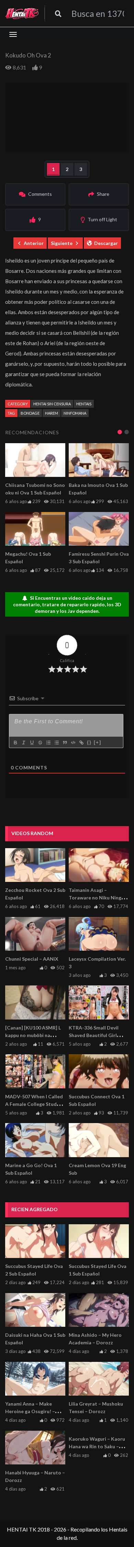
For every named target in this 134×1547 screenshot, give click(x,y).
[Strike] (40, 742)
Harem (51, 413)
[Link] (81, 742)
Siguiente (61, 243)
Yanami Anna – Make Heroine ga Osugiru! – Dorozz (30, 1411)
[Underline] (31, 742)
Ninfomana (75, 413)
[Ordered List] (48, 742)
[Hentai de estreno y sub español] (22, 13)
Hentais (83, 404)
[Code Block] (73, 742)
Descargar (106, 243)
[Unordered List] (56, 742)
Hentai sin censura (52, 404)
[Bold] (15, 742)
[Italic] (23, 742)
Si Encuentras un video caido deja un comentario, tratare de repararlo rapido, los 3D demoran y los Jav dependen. (67, 604)
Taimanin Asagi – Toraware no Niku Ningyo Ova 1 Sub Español (98, 897)
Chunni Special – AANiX (31, 959)
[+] (97, 742)
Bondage (30, 413)
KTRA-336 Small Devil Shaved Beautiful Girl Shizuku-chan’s (94, 1035)
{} (89, 742)
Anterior (34, 243)
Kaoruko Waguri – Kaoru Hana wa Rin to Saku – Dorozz (97, 1446)
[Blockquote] (64, 742)
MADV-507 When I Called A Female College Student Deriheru (35, 1103)
